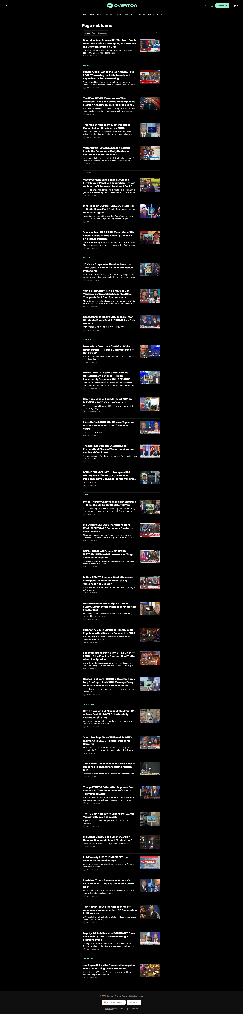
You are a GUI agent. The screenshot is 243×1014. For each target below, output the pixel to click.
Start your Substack (115, 1002)
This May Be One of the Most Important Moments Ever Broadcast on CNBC (106, 126)
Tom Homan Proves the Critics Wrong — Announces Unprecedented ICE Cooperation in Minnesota (110, 910)
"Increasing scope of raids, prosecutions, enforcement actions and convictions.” (110, 457)
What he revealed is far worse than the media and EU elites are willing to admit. (108, 865)
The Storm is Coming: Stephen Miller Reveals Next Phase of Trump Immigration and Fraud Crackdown (108, 449)
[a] (149, 45)
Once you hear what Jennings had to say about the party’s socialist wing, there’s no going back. (108, 51)
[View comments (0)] (102, 365)
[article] (121, 50)
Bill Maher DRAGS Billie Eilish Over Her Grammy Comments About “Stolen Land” (107, 838)
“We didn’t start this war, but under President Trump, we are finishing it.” (109, 690)
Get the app (134, 1002)
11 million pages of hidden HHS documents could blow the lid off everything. (108, 407)
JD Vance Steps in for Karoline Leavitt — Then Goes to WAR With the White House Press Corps (108, 267)
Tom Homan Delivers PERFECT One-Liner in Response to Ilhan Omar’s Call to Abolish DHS (109, 767)
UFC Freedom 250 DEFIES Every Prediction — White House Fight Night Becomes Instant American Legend (109, 209)
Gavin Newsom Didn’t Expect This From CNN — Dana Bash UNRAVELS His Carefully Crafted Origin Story (109, 714)
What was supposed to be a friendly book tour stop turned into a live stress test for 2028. (108, 722)
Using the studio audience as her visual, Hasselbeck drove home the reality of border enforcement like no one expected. (110, 664)
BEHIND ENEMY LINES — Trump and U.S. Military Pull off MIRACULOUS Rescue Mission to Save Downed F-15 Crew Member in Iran (109, 476)
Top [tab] (93, 33)
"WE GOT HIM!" (90, 482)
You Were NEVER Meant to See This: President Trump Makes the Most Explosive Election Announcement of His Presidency (109, 101)
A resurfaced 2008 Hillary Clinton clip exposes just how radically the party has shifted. (107, 973)
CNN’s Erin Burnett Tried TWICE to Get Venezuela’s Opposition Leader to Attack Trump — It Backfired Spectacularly (107, 294)
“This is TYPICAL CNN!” (92, 432)
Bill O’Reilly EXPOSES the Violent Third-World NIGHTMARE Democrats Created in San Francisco (108, 528)
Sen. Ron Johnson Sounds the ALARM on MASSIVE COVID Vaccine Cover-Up (107, 401)
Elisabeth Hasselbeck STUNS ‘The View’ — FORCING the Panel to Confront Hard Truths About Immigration (109, 656)
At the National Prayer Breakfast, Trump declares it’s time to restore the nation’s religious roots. (109, 891)
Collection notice (136, 996)
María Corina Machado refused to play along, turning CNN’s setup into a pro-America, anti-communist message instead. (109, 302)
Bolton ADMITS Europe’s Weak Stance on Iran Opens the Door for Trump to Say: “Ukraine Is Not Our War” (108, 580)
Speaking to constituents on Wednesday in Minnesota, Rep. (109, 773)
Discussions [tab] (102, 33)
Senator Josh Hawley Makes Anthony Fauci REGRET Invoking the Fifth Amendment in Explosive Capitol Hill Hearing (109, 75)
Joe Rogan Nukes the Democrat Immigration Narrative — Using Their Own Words (109, 967)
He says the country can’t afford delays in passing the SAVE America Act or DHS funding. (108, 562)
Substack (109, 1008)
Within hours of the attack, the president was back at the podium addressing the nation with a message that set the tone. (108, 383)
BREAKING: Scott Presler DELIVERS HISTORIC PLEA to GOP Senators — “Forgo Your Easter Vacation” (108, 554)
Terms (125, 996)
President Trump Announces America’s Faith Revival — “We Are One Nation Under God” (108, 883)
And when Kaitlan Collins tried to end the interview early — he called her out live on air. (108, 614)
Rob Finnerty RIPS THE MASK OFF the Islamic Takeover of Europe (105, 859)
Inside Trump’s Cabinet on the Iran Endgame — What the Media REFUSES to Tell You (109, 503)
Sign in (235, 5)
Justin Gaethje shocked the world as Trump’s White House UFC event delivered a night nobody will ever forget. (108, 217)
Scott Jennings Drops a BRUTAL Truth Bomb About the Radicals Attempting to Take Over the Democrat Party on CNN (109, 43)
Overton (93, 56)
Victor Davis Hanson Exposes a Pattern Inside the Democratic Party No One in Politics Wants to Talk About (106, 151)
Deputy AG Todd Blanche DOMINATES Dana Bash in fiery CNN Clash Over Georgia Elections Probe (109, 936)
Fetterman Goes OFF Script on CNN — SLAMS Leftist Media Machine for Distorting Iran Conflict (109, 606)
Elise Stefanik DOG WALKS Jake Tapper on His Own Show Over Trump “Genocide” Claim (108, 425)
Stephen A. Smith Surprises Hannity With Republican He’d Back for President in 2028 (109, 631)
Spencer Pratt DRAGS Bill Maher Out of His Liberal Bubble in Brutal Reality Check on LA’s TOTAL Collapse (108, 235)
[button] (83, 14)
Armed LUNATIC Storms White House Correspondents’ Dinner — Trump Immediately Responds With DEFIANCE (106, 376)
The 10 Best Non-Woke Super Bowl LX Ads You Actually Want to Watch (108, 815)
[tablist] (96, 33)
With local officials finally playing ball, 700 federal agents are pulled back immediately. (109, 918)
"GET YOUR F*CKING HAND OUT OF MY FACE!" (103, 327)
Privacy (118, 996)
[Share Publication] (211, 5)
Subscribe (222, 5)
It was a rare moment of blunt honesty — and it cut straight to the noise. (109, 588)
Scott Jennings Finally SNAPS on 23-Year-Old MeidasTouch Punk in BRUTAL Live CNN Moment (109, 320)
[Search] (206, 5)
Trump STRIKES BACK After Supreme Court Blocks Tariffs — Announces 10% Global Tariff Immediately (109, 790)
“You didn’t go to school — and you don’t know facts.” (106, 843)
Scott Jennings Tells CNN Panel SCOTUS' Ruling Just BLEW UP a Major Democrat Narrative (107, 740)
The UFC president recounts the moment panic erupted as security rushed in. (108, 357)
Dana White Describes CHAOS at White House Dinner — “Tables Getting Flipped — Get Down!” (108, 349)
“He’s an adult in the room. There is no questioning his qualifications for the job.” (106, 637)
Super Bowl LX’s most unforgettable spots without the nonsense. (106, 821)
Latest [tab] (87, 33)
